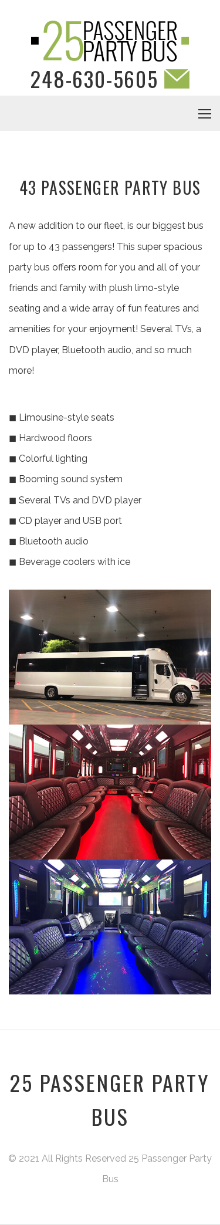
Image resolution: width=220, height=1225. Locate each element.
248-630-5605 (94, 78)
